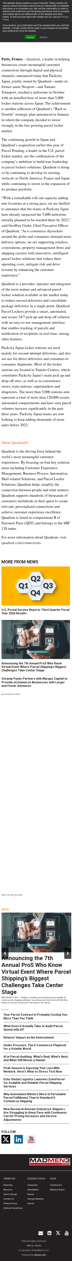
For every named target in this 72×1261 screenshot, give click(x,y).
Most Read (4, 1010)
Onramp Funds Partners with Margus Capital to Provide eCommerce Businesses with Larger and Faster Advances (34, 682)
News (32, 561)
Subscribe (32, 1185)
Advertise (8, 1185)
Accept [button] (30, 37)
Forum (53, 1178)
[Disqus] (36, 747)
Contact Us (9, 1199)
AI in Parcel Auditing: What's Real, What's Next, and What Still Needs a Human (36, 1058)
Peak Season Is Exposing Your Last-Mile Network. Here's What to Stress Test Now (33, 1069)
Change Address (35, 1199)
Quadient (33, 58)
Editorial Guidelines (13, 1208)
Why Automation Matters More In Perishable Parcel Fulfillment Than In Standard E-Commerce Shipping (35, 1097)
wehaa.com (40, 1255)
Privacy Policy (10, 1203)
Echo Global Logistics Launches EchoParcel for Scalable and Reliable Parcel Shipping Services (34, 1083)
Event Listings (10, 1194)
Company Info (9, 1178)
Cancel (30, 1203)
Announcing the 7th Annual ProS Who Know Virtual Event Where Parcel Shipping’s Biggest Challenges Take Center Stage (33, 667)
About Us (8, 1189)
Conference (56, 1185)
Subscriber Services (36, 1178)
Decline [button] (43, 37)
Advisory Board (57, 1189)
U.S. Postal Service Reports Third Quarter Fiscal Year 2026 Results (35, 611)
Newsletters (33, 1189)
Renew (30, 1194)
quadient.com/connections (21, 542)
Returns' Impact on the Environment (29, 1037)
